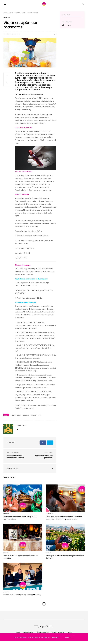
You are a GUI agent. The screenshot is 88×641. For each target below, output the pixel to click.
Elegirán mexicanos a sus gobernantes (44, 457)
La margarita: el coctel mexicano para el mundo (16, 457)
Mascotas (26, 415)
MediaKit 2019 (28, 632)
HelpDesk (6, 17)
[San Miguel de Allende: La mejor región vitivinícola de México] (65, 537)
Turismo (6, 553)
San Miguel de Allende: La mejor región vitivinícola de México (65, 557)
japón (19, 415)
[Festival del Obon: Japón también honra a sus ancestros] (22, 537)
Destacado (49, 513)
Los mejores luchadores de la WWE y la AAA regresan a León (20, 517)
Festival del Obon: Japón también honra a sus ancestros (20, 557)
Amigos (6, 592)
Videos (69, 632)
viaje (39, 415)
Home (18, 632)
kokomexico (7, 34)
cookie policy (55, 637)
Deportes (6, 513)
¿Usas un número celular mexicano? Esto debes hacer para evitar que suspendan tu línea (64, 517)
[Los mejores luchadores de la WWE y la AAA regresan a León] (22, 498)
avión (13, 415)
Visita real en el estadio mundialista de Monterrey (22, 595)
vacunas (33, 415)
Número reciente (42, 632)
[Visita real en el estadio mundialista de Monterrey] (22, 576)
